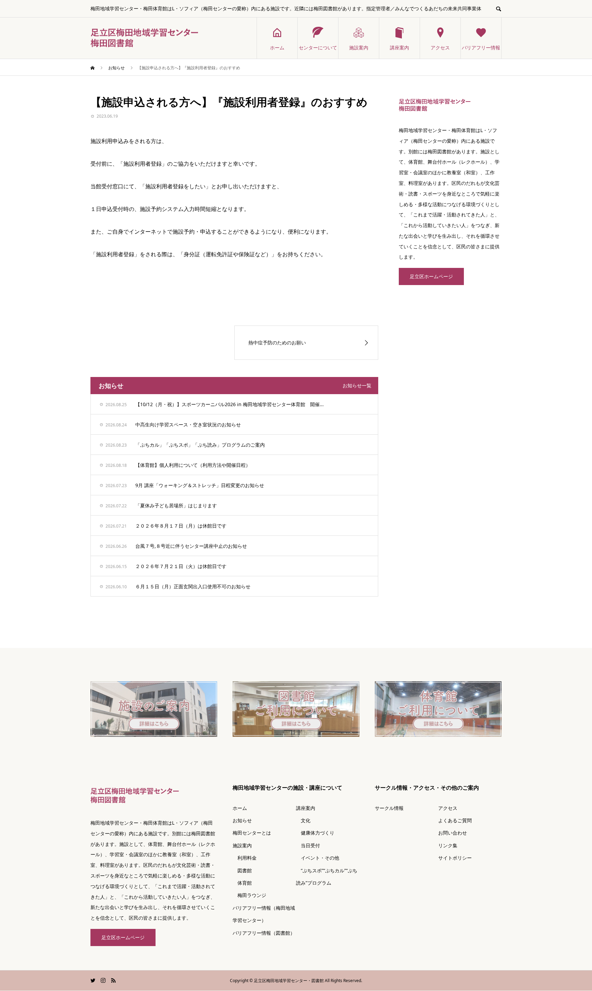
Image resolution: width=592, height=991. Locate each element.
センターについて (318, 47)
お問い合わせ (452, 832)
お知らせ (242, 820)
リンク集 (447, 845)
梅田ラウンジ (249, 895)
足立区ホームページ (431, 276)
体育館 (242, 883)
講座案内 (399, 47)
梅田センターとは (252, 832)
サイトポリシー (455, 857)
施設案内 (358, 47)
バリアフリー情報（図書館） (264, 933)
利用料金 (245, 857)
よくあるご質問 (455, 820)
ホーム (277, 47)
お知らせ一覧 (357, 385)
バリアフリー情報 (481, 47)
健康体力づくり (315, 832)
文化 (303, 820)
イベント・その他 (317, 857)
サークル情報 (389, 808)
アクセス (440, 47)
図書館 (242, 870)
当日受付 (308, 845)
